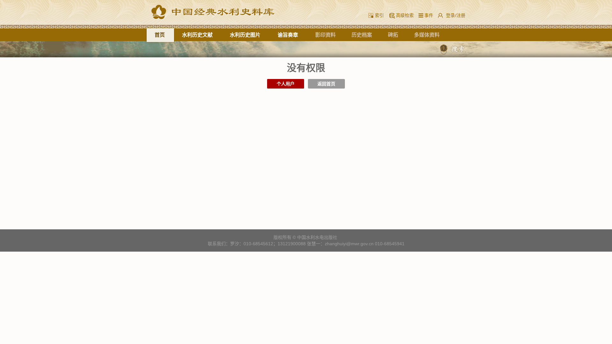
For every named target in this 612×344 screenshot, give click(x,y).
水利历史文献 (197, 34)
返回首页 (326, 84)
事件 (427, 15)
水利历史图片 (245, 34)
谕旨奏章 (288, 34)
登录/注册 (455, 15)
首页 (160, 34)
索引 (379, 15)
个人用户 (286, 84)
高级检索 (405, 15)
